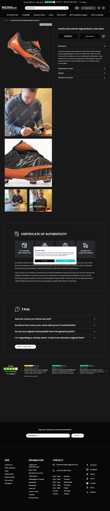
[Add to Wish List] (103, 36)
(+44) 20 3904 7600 (63, 470)
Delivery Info (9, 474)
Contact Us (9, 465)
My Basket (8, 483)
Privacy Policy (34, 498)
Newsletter (32, 482)
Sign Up (76, 436)
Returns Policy (10, 477)
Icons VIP (32, 488)
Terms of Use (33, 492)
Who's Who (33, 470)
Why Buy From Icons (36, 473)
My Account (9, 480)
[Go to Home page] (9, 8)
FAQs (6, 471)
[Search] (66, 8)
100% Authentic (10, 468)
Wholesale (32, 485)
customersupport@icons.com (67, 465)
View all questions (24, 347)
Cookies (32, 495)
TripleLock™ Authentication (34, 466)
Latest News (33, 476)
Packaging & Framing (36, 479)
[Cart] (103, 8)
